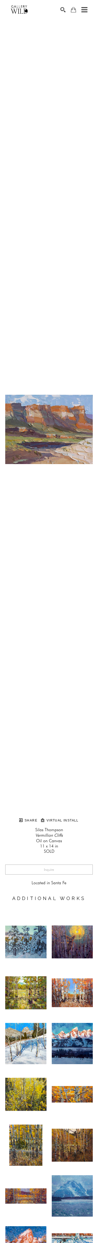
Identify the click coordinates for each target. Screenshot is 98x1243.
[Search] (63, 9)
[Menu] (84, 9)
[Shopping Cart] (73, 10)
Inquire (49, 869)
